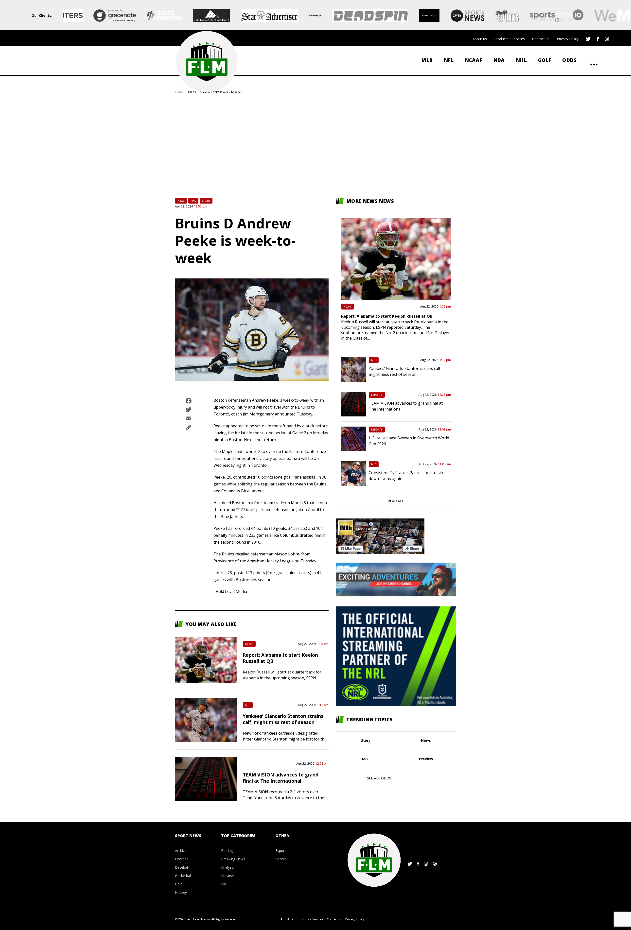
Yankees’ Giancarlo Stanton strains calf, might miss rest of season (283, 719)
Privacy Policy (567, 38)
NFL (449, 60)
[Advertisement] (315, 145)
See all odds (379, 778)
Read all (396, 501)
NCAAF (473, 60)
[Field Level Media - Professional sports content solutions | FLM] (206, 61)
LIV (223, 884)
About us (480, 38)
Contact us (540, 38)
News (181, 200)
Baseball (182, 867)
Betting (227, 850)
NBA (499, 60)
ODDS (569, 60)
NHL (521, 60)
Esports (376, 394)
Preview (426, 759)
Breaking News (233, 859)
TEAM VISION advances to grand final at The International (280, 778)
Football (181, 859)
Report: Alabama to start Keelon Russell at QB (386, 316)
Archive (181, 850)
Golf (544, 60)
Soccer (280, 859)
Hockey (181, 892)
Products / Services (509, 38)
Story (206, 200)
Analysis (227, 867)
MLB (427, 60)
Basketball (183, 875)
